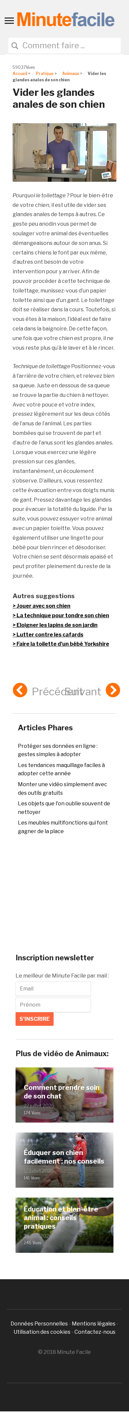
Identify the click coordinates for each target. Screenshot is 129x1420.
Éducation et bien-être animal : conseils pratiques (61, 1217)
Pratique (45, 73)
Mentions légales (93, 1324)
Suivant (82, 691)
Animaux (70, 73)
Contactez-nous (94, 1332)
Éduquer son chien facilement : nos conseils (64, 1157)
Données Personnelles (40, 1324)
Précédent (57, 691)
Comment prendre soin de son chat (62, 1092)
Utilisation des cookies (42, 1332)
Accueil (20, 73)
